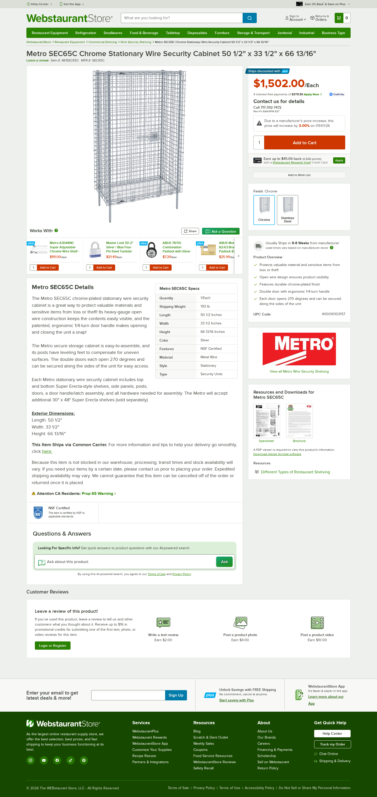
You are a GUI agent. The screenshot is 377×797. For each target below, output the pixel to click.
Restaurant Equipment (50, 33)
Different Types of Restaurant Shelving (303, 471)
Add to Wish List (299, 175)
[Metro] (299, 349)
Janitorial (284, 33)
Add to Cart (48, 267)
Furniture (222, 33)
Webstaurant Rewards (149, 737)
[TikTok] (70, 760)
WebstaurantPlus (145, 731)
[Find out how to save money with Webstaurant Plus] (31, 243)
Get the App (72, 4)
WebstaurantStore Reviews (214, 762)
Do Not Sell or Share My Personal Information (315, 788)
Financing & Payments (275, 750)
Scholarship (266, 756)
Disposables (197, 33)
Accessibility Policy (259, 788)
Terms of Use (157, 574)
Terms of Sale (178, 788)
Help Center (40, 4)
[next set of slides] (238, 256)
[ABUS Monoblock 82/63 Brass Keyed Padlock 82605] (224, 256)
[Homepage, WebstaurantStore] (69, 18)
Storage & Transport (253, 33)
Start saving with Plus (236, 700)
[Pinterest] (84, 760)
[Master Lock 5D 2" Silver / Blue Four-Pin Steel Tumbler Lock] (111, 256)
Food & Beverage (144, 33)
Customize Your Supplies (152, 750)
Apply (340, 161)
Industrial (306, 33)
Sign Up (176, 695)
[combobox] (182, 18)
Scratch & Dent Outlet (210, 737)
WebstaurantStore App (150, 743)
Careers (263, 743)
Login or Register (52, 645)
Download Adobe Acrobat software (277, 454)
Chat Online (328, 754)
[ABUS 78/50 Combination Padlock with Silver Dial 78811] (168, 256)
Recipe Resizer (144, 756)
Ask (224, 561)
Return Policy (268, 768)
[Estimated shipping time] (331, 247)
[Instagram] (30, 760)
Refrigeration (85, 33)
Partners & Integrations (150, 762)
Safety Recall (203, 768)
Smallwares (113, 33)
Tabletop (173, 33)
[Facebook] (57, 760)
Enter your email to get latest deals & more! (52, 695)
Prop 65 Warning (97, 493)
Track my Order (332, 744)
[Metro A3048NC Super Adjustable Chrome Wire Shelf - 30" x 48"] (55, 256)
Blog (197, 731)
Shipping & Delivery (335, 761)
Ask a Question (224, 231)
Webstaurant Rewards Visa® (292, 162)
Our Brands (266, 737)
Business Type (333, 33)
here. (47, 451)
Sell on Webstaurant (273, 762)
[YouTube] (44, 760)
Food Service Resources (213, 756)
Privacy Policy (181, 574)
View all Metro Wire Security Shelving (299, 371)
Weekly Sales (203, 743)
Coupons (200, 750)
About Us (264, 731)
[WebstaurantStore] (68, 723)
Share (193, 231)
